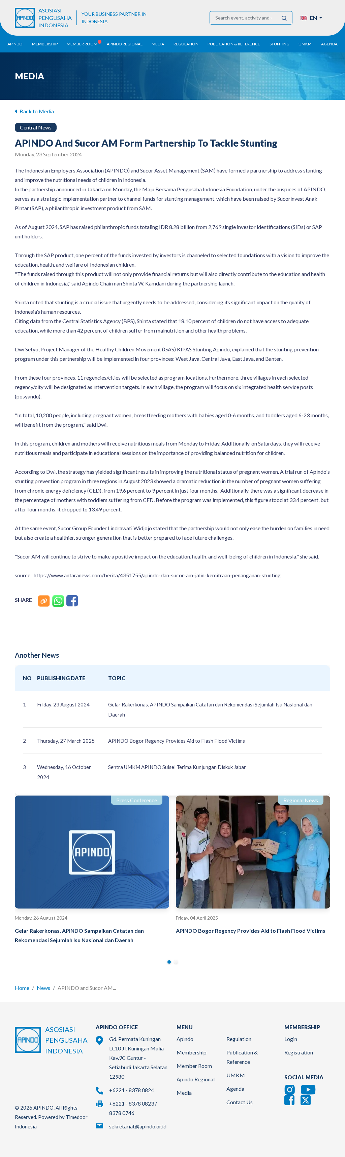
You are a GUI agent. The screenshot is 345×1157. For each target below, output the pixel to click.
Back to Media (36, 111)
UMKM (235, 1075)
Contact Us (239, 1102)
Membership (192, 1052)
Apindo (185, 1039)
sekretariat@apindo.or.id (137, 1126)
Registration (298, 1052)
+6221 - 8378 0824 (131, 1090)
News (43, 988)
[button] (311, 17)
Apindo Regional (196, 1079)
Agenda (329, 43)
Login (290, 1039)
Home (22, 988)
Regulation (238, 1039)
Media (184, 1092)
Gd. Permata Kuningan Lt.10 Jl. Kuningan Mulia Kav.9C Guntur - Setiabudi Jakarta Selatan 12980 (138, 1058)
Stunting (279, 43)
